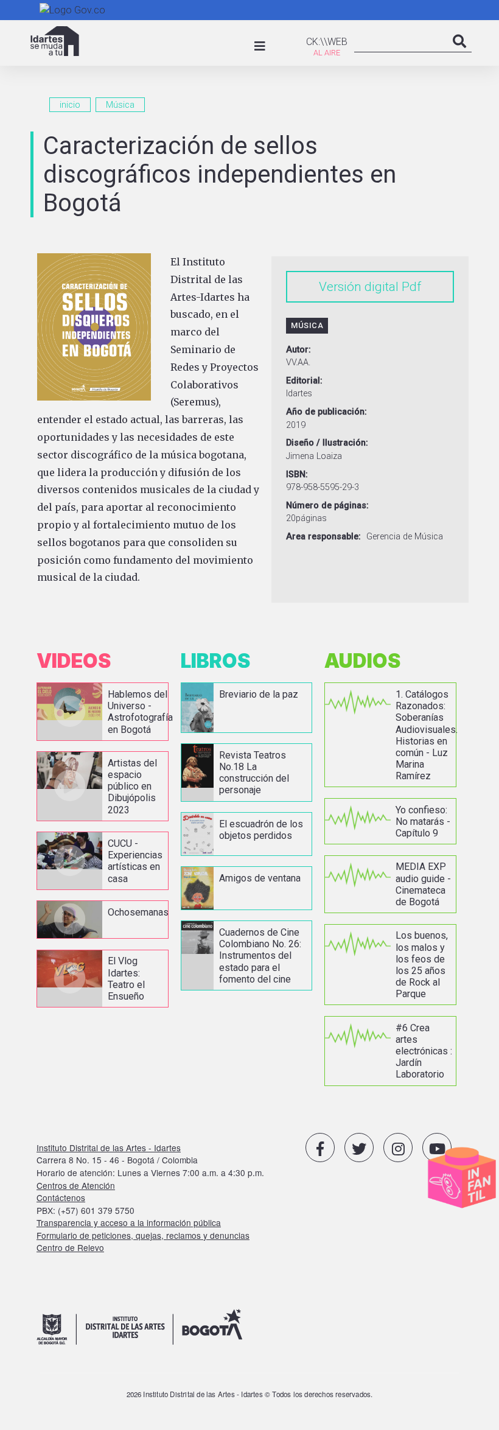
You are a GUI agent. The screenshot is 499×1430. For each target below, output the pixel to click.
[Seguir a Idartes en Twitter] (359, 1147)
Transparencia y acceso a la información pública (129, 1222)
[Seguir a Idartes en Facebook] (320, 1147)
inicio (70, 104)
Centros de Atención (76, 1185)
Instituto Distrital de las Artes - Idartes (109, 1147)
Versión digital (359, 286)
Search (459, 53)
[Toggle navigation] (260, 46)
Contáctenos (61, 1197)
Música (120, 104)
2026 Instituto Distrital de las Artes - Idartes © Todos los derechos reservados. (250, 1394)
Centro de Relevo (70, 1247)
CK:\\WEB (326, 41)
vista (102, 711)
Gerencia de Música (404, 536)
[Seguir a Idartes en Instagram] (398, 1147)
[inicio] (54, 41)
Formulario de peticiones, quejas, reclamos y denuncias (143, 1235)
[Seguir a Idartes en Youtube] (437, 1147)
